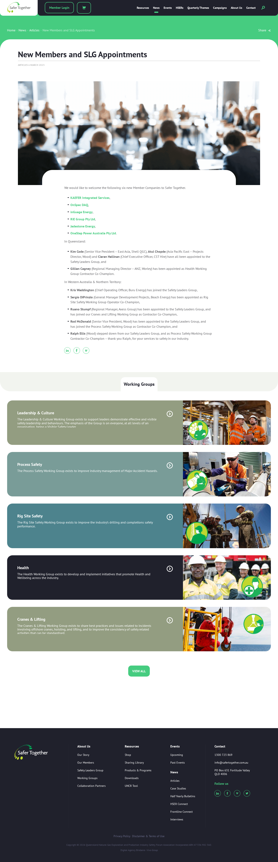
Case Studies (178, 788)
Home (11, 30)
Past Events (177, 762)
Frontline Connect (181, 811)
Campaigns (220, 8)
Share (262, 30)
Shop (128, 755)
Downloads (132, 778)
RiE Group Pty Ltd (82, 219)
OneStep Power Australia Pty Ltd (93, 233)
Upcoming (176, 755)
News (156, 8)
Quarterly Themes (198, 8)
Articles (34, 30)
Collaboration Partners (91, 786)
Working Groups (139, 384)
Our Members (85, 762)
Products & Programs (138, 770)
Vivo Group (152, 850)
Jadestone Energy (82, 226)
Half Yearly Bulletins (182, 796)
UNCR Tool (131, 786)
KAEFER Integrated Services (89, 198)
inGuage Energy (81, 212)
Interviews (176, 819)
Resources (143, 8)
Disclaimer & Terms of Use (148, 836)
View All (139, 671)
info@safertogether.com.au (231, 762)
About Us (236, 8)
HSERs (179, 8)
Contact (251, 8)
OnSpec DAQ (79, 205)
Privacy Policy (122, 836)
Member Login (59, 8)
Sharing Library (134, 762)
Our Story (83, 755)
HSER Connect (179, 804)
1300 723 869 (223, 755)
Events (168, 8)
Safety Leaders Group (90, 770)
